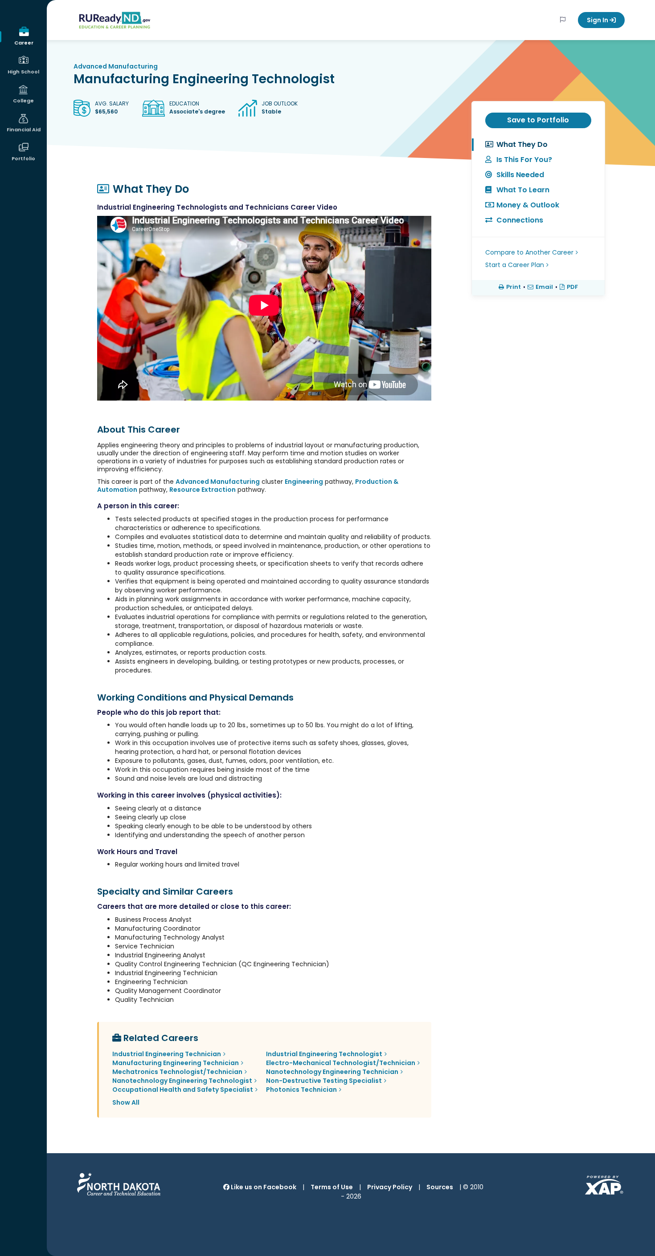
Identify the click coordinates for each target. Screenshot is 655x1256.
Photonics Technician (301, 1089)
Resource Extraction (202, 489)
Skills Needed (520, 175)
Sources (439, 1187)
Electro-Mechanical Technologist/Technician (340, 1062)
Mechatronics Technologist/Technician (177, 1071)
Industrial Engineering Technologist (324, 1053)
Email (544, 287)
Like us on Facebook (262, 1187)
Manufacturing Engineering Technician (175, 1062)
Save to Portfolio (538, 120)
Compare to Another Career (529, 252)
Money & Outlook (527, 205)
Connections (519, 220)
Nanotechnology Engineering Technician (332, 1071)
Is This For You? (524, 159)
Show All (125, 1102)
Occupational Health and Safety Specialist (182, 1089)
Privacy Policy (389, 1187)
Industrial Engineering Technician (166, 1053)
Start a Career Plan (514, 264)
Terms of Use (332, 1187)
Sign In (598, 20)
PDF (572, 287)
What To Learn (522, 190)
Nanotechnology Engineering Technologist (182, 1080)
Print (513, 287)
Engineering (304, 481)
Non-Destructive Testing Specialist (324, 1080)
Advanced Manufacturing (116, 66)
